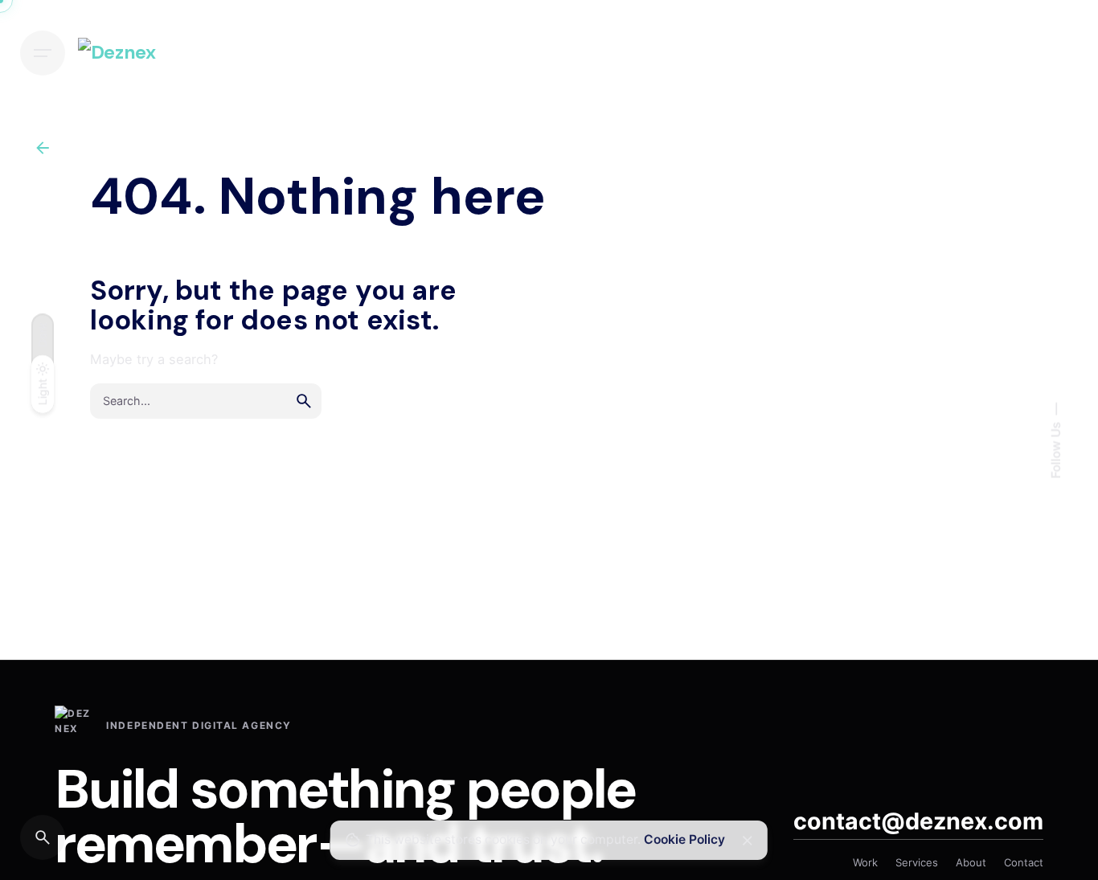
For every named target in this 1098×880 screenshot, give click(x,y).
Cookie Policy (684, 839)
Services (916, 862)
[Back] (42, 147)
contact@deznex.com (918, 821)
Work (865, 862)
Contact (1023, 862)
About (971, 862)
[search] (304, 401)
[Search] (42, 837)
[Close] (747, 841)
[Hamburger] (42, 53)
